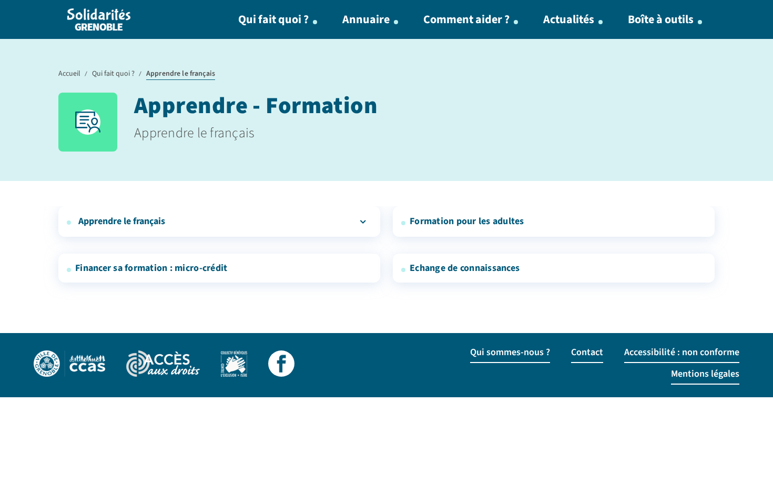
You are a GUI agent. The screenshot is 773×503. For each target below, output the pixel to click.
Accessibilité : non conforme (681, 352)
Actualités (568, 19)
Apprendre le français (121, 221)
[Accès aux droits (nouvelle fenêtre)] (163, 365)
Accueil (69, 73)
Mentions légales (705, 373)
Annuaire (366, 19)
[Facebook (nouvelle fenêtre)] (281, 365)
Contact (587, 352)
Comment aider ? (466, 19)
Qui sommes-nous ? (510, 352)
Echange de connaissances (465, 268)
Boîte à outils (661, 19)
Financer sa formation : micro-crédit (151, 268)
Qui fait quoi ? (273, 19)
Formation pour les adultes (467, 221)
